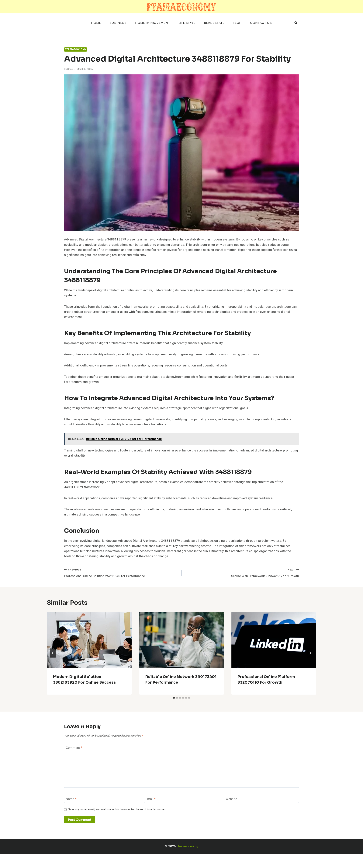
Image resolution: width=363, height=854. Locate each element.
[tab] (174, 698)
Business (118, 23)
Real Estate (214, 23)
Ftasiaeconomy (75, 49)
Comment (74, 748)
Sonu (70, 69)
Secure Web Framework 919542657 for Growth (265, 573)
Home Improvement (152, 23)
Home (96, 23)
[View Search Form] (296, 23)
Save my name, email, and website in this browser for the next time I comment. (117, 809)
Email (151, 799)
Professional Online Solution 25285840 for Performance (104, 573)
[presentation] (89, 640)
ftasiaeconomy (187, 846)
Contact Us (261, 23)
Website (231, 799)
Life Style (186, 23)
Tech (237, 23)
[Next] (310, 653)
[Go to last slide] (53, 653)
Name (71, 799)
